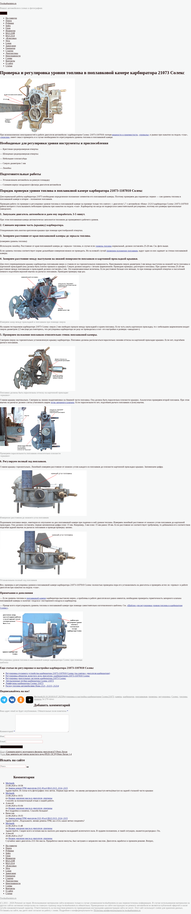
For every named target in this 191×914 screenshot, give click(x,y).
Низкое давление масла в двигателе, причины (30, 798)
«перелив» (5, 137)
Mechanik (38, 696)
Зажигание (11, 46)
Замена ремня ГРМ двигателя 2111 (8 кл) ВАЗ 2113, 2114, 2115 (38, 788)
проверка (152, 696)
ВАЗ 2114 (10, 35)
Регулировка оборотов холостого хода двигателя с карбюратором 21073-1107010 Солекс (48, 676)
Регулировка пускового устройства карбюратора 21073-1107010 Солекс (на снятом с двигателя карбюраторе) (58, 673)
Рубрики (10, 23)
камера (118, 696)
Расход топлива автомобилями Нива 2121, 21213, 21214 (32, 686)
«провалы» (144, 135)
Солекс (174, 696)
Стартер (9, 51)
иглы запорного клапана (62, 402)
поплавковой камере (36, 598)
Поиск (9, 20)
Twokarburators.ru (8, 3)
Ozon (8, 28)
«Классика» (11, 38)
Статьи (9, 66)
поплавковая (141, 696)
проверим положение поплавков (122, 251)
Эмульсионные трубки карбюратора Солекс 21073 (30, 681)
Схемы (9, 58)
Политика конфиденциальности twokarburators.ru (117, 910)
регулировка (164, 696)
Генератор (10, 48)
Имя (2, 736)
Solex (8, 25)
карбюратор (128, 696)
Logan (8, 43)
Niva (8, 41)
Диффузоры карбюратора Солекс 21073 (24, 683)
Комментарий (7, 731)
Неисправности (13, 56)
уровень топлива (104, 246)
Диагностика (12, 53)
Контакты (10, 61)
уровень (38, 699)
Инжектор (10, 30)
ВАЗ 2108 (10, 33)
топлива (183, 696)
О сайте (9, 63)
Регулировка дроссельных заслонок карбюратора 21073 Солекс (36, 678)
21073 (111, 696)
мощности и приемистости (125, 135)
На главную (11, 18)
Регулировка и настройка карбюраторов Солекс (86, 696)
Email (2, 741)
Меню (3, 13)
